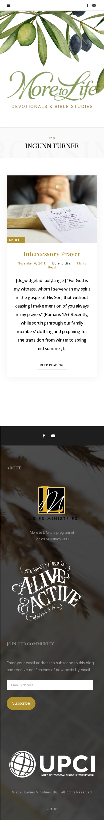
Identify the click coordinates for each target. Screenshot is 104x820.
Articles (16, 240)
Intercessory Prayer (52, 254)
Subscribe (21, 703)
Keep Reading (51, 365)
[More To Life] (52, 90)
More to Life (61, 263)
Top (53, 809)
